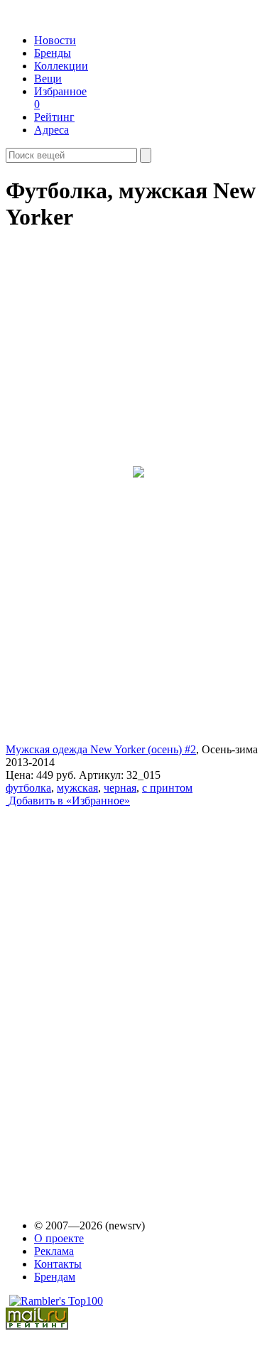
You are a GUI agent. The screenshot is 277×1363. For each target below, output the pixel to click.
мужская (77, 788)
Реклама (54, 1251)
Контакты (58, 1264)
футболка (28, 788)
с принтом (167, 788)
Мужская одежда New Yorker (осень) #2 (101, 749)
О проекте (59, 1238)
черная (120, 788)
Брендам (54, 1277)
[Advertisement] (114, 1000)
